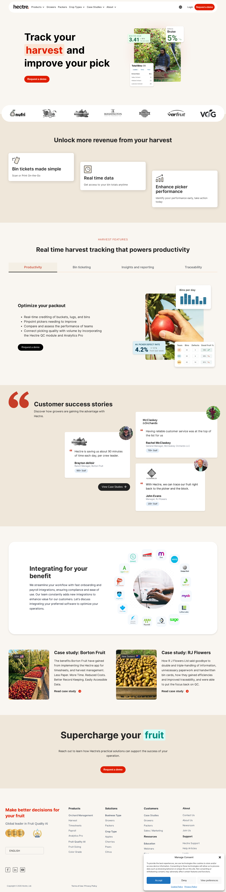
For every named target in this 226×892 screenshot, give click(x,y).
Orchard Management (81, 815)
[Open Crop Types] (84, 7)
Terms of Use (77, 886)
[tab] (33, 267)
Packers (62, 7)
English (14, 850)
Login (190, 7)
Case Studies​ (151, 815)
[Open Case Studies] (103, 7)
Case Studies (94, 7)
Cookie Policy (177, 887)
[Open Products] (43, 7)
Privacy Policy (190, 887)
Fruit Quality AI (77, 841)
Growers (51, 7)
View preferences (209, 880)
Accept (158, 880)
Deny (184, 880)
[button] (219, 857)
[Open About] (115, 7)
